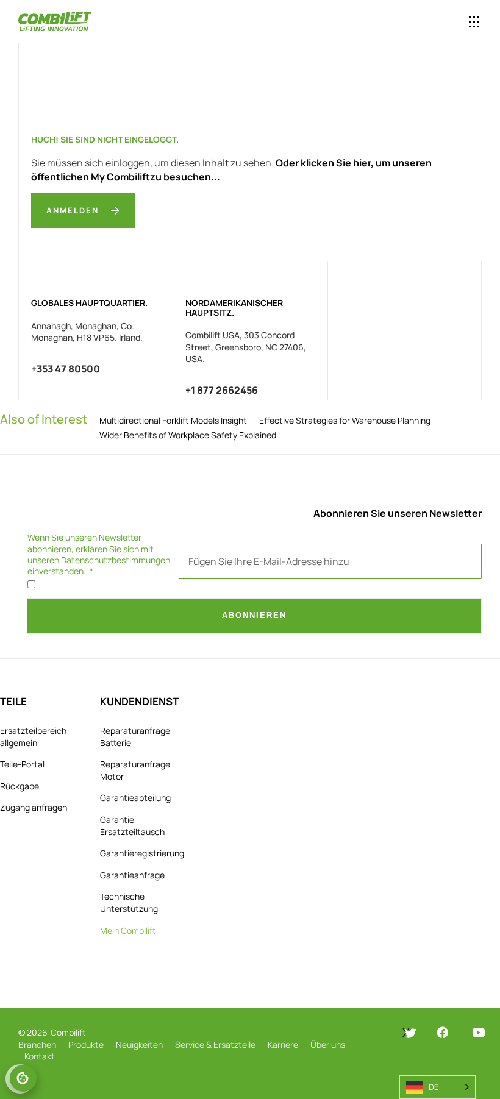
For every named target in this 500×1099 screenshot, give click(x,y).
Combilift (68, 1032)
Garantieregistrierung (142, 853)
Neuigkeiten (139, 1044)
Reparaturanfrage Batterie (135, 737)
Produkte (86, 1044)
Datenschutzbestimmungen (115, 560)
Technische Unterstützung (129, 902)
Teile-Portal (22, 764)
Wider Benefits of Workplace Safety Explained (187, 435)
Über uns (327, 1044)
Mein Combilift (128, 930)
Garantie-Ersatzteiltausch (132, 826)
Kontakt (39, 1056)
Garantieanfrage (132, 875)
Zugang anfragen (33, 807)
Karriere (283, 1044)
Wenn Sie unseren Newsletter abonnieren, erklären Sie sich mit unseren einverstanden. (98, 554)
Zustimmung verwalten (23, 1078)
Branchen (37, 1044)
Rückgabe (19, 786)
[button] (425, 22)
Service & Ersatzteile (215, 1044)
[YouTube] (478, 1032)
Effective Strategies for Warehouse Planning (344, 420)
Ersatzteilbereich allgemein (33, 737)
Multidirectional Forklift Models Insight (173, 420)
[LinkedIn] (369, 1033)
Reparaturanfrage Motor (135, 770)
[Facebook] (442, 1032)
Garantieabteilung (135, 797)
